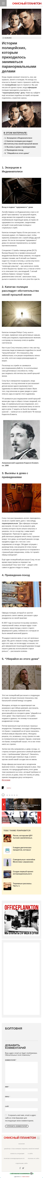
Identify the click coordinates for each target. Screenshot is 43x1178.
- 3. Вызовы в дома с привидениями (20, 147)
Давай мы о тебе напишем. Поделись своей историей (21, 1148)
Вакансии (22, 1143)
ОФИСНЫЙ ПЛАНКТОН (26, 3)
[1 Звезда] (7, 795)
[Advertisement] (21, 979)
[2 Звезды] (9, 795)
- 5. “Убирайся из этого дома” (16, 153)
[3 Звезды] (12, 795)
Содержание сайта (22, 1163)
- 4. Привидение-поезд (13, 150)
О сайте (30, 1153)
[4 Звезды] (14, 795)
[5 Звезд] (17, 795)
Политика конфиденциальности (14, 1158)
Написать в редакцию (17, 1153)
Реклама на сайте (33, 1158)
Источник (6, 780)
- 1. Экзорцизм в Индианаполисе (18, 138)
